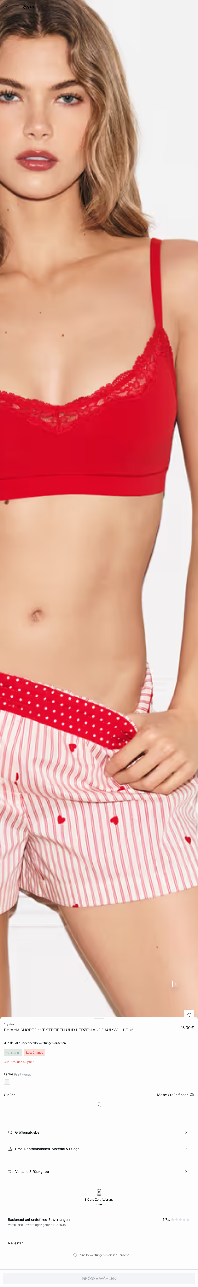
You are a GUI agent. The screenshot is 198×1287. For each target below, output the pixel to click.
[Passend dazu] (175, 984)
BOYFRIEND (9, 1024)
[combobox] (99, 1104)
